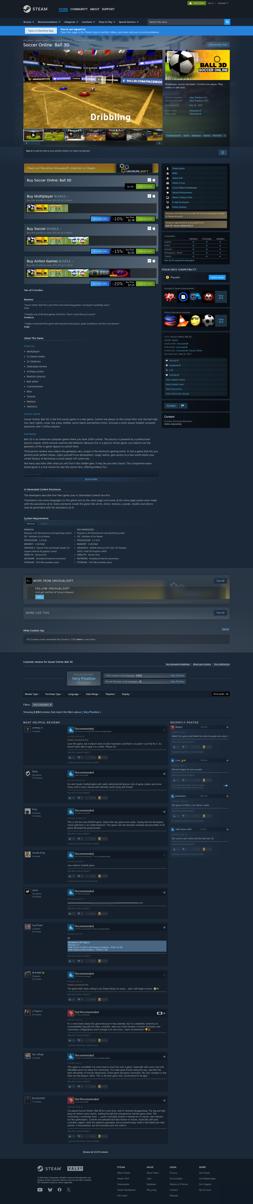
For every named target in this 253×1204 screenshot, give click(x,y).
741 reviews (37, 778)
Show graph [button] (219, 694)
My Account (205, 1190)
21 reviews (36, 979)
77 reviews (36, 1102)
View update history (175, 379)
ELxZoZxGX (38, 1098)
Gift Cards (122, 1195)
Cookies (174, 1190)
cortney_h (37, 727)
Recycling (151, 1190)
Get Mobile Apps (207, 1178)
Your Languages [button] (41, 704)
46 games (36, 813)
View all (225, 629)
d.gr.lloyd (37, 925)
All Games (28, 40)
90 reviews (36, 1015)
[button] (29, 22)
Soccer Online (195, 350)
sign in (211, 3)
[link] (123, 219)
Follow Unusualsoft (52, 588)
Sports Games (42, 40)
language (222, 3)
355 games (36, 775)
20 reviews (36, 897)
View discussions (174, 389)
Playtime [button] (110, 694)
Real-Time (217, 136)
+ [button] (224, 136)
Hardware (151, 1184)
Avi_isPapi (38, 1054)
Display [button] (125, 694)
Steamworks (123, 1184)
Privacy (173, 1173)
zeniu (35, 890)
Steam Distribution (126, 1190)
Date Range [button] (92, 694)
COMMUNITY (79, 9)
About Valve (153, 1173)
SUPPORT (108, 9)
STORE (63, 9)
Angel (27, 326)
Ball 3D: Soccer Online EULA (179, 226)
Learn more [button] (217, 277)
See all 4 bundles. (34, 290)
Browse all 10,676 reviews (95, 1152)
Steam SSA (123, 1178)
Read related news (175, 384)
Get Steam (204, 1173)
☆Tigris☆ (37, 1011)
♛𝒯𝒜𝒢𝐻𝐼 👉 (38, 972)
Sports (186, 136)
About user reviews (202, 664)
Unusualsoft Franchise (61, 40)
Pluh (34, 809)
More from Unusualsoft (53, 580)
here (79, 639)
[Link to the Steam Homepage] (35, 11)
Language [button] (73, 694)
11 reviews (36, 816)
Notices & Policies (179, 1184)
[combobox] (186, 22)
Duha (35, 771)
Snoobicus (29, 317)
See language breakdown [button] (178, 664)
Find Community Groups (177, 393)
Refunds (174, 1195)
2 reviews (36, 731)
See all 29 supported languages (179, 260)
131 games (36, 894)
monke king (38, 852)
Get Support (205, 1184)
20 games (36, 976)
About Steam (123, 1173)
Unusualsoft (195, 110)
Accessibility (176, 1178)
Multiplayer (196, 136)
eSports (207, 136)
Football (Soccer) (173, 136)
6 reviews (36, 856)
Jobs (149, 1178)
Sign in (29, 151)
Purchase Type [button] (53, 694)
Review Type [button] (31, 694)
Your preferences (222, 664)
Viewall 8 (221, 296)
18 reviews (36, 932)
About (94, 9)
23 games (36, 929)
